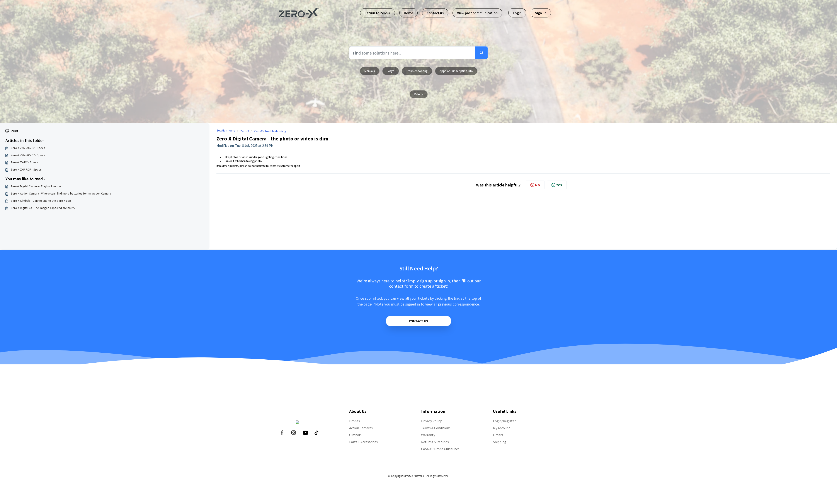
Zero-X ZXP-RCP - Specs (26, 169)
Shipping (499, 442)
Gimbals (355, 435)
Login (517, 13)
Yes (559, 184)
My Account (501, 428)
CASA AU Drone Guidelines (440, 449)
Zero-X (244, 131)
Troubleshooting (417, 71)
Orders (498, 435)
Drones (354, 421)
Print (15, 131)
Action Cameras (361, 428)
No (537, 184)
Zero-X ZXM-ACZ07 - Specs (28, 155)
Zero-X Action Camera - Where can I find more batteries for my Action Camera (61, 193)
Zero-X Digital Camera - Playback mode (36, 186)
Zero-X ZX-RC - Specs (24, 162)
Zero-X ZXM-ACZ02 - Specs (28, 148)
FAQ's (390, 71)
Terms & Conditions (436, 428)
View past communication (477, 13)
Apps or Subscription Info (456, 71)
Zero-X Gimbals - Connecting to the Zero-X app (41, 201)
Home (408, 13)
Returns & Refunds (435, 442)
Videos (418, 94)
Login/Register (504, 421)
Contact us (435, 13)
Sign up (540, 13)
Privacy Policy (431, 421)
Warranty (428, 435)
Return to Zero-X (377, 13)
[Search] (481, 52)
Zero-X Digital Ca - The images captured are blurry (43, 208)
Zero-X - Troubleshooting (270, 131)
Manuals (369, 71)
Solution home (225, 130)
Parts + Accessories (363, 442)
